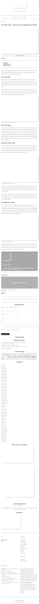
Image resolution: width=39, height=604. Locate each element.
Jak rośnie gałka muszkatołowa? (19, 282)
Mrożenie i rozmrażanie (23, 548)
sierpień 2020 (3, 434)
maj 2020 (2, 438)
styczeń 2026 (3, 368)
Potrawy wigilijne (30, 357)
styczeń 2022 (3, 409)
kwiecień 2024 (3, 383)
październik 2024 (4, 377)
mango (4, 293)
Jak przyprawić (22, 545)
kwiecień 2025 (3, 371)
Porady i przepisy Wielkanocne (16, 357)
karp (14, 355)
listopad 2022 (3, 399)
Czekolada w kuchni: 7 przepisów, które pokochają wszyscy (9, 579)
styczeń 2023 (3, 396)
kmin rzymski (17, 355)
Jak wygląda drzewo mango (7, 65)
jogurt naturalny (11, 355)
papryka (2, 357)
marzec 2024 (3, 384)
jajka (8, 355)
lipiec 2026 (3, 364)
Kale (16, 602)
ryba (2, 358)
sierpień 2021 (3, 416)
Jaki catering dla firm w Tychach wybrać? (7, 571)
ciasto (23, 353)
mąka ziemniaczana (34, 355)
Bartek (5, 292)
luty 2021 (2, 425)
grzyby (4, 355)
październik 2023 (4, 387)
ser (4, 358)
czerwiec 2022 (3, 403)
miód (22, 355)
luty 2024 (2, 386)
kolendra (20, 355)
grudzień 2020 (3, 428)
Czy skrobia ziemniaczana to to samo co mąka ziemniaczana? (9, 582)
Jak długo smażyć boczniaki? (6, 348)
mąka (26, 355)
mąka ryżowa (30, 355)
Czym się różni (22, 541)
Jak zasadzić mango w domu (7, 64)
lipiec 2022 (3, 402)
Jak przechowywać (23, 544)
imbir (6, 355)
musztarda (24, 355)
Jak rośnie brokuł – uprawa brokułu (9, 299)
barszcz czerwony (30, 569)
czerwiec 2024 (3, 380)
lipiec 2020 (3, 435)
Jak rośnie (21, 547)
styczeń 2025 (3, 374)
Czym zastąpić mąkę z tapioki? (5, 583)
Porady (21, 550)
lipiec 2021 (3, 418)
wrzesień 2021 (3, 415)
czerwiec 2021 (3, 419)
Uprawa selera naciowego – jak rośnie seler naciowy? (27, 299)
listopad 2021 (3, 412)
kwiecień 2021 (3, 422)
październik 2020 (4, 431)
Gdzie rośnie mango (6, 63)
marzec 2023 (3, 393)
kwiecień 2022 (3, 406)
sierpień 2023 (3, 390)
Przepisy (21, 551)
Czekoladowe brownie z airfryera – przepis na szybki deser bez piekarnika (13, 342)
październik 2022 (4, 400)
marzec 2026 (3, 367)
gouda (2, 355)
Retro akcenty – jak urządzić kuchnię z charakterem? (10, 345)
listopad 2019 (3, 441)
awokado (22, 569)
